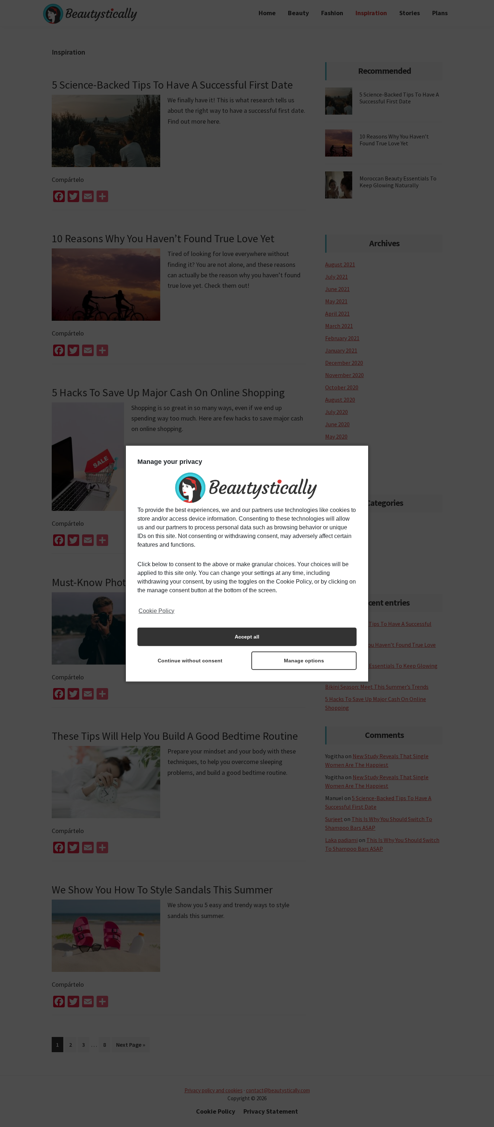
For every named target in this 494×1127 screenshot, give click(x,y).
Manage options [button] (304, 660)
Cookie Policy (156, 610)
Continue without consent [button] (190, 660)
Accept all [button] (247, 637)
